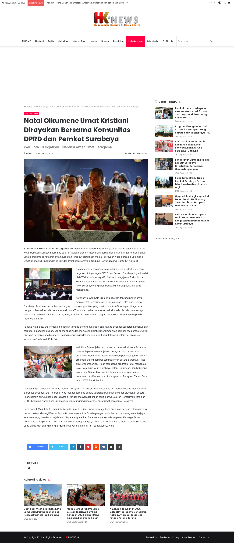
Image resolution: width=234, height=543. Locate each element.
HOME (27, 41)
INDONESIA (73, 537)
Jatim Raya (63, 41)
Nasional (39, 41)
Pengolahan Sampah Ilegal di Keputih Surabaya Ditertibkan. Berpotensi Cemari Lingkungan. (192, 164)
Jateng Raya (79, 41)
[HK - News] (117, 19)
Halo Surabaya (135, 41)
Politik (51, 41)
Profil (165, 41)
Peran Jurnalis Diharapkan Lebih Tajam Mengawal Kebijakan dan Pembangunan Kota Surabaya (192, 219)
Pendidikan (118, 41)
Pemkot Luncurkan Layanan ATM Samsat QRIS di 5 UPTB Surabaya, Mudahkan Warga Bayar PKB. (192, 113)
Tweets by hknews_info (167, 238)
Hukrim (93, 41)
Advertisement (189, 537)
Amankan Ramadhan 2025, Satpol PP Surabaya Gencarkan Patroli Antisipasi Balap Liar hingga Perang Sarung (128, 513)
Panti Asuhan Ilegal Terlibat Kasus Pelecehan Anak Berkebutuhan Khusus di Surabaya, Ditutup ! (191, 146)
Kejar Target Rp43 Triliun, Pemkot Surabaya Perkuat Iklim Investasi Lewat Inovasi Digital (191, 182)
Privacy (175, 537)
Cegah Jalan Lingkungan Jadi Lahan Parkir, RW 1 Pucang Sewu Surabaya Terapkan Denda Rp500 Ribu (192, 201)
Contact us (204, 537)
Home (29, 106)
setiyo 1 (29, 153)
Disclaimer (165, 537)
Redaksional (152, 537)
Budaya (105, 41)
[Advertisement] (117, 73)
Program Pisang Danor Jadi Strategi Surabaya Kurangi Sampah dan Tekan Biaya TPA (192, 129)
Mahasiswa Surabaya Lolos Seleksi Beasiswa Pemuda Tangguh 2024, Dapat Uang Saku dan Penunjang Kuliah (83, 513)
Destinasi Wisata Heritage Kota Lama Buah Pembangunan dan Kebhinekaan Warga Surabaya (42, 512)
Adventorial (152, 41)
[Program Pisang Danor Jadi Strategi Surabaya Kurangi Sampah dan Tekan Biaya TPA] (164, 131)
